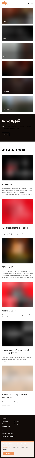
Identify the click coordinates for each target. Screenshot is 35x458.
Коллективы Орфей (6, 426)
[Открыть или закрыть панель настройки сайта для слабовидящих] (28, 3)
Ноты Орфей (16, 424)
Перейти (6, 134)
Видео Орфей (17, 421)
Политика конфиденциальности (8, 436)
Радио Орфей (5, 421)
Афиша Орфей (5, 424)
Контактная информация (7, 433)
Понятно (8, 453)
